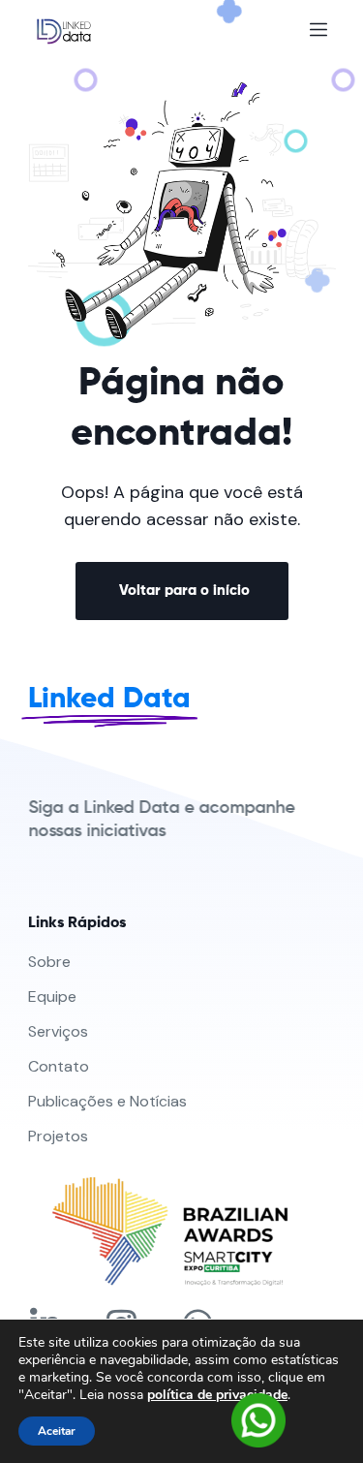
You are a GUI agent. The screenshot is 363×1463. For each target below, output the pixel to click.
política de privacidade (217, 1394)
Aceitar (57, 1431)
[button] (182, 591)
